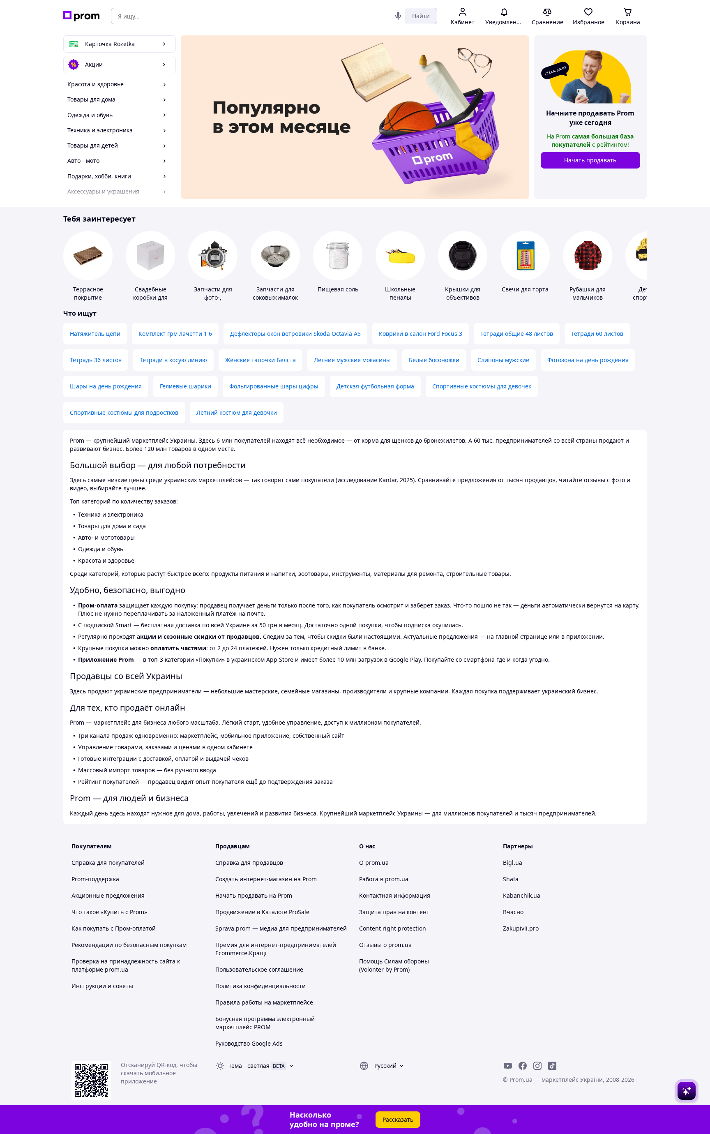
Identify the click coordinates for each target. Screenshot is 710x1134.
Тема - (249, 1065)
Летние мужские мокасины (352, 360)
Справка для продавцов (249, 862)
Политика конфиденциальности (260, 986)
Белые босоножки (434, 360)
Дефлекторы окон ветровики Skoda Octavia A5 (295, 333)
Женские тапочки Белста (260, 360)
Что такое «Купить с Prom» (109, 912)
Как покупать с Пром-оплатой (113, 928)
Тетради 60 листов (597, 333)
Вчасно (513, 912)
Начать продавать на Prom (253, 895)
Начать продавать (590, 160)
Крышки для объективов (462, 293)
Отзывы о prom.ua (385, 945)
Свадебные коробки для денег (150, 297)
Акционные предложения (108, 895)
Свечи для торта (525, 289)
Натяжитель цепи (95, 333)
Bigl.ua (512, 862)
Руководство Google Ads (249, 1043)
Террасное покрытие (88, 293)
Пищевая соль (338, 289)
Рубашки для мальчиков (587, 293)
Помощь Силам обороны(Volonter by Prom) (394, 965)
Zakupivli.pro (521, 928)
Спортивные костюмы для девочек (481, 386)
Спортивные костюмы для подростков (124, 412)
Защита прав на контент (394, 912)
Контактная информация (394, 895)
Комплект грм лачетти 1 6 (175, 333)
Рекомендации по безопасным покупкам (129, 945)
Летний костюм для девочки (236, 412)
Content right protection (392, 928)
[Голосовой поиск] (398, 16)
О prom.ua (374, 862)
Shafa (511, 879)
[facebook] (523, 1066)
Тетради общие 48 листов (516, 333)
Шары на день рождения (106, 386)
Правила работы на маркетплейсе (264, 1002)
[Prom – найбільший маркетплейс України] (81, 16)
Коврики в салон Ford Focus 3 (420, 333)
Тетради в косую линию (173, 360)
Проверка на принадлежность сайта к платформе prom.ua (125, 965)
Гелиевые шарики (185, 386)
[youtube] (508, 1066)
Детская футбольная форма (375, 386)
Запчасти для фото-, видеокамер (213, 297)
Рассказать (398, 1119)
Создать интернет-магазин (253, 879)
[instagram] (537, 1066)
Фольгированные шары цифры (273, 386)
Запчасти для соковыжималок (275, 293)
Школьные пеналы (400, 293)
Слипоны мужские (503, 360)
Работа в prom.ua (383, 879)
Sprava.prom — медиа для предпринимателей (281, 928)
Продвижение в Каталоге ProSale (262, 912)
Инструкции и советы (102, 986)
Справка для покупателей (108, 862)
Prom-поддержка (95, 879)
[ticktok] (552, 1066)
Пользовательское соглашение (259, 969)
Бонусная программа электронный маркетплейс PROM (265, 1023)
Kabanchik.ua (521, 895)
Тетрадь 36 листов (96, 360)
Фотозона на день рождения (588, 360)
